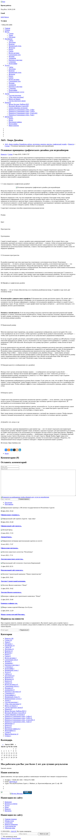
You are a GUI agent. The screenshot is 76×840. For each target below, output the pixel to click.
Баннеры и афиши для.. (9, 603)
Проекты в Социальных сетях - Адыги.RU (23, 113)
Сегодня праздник (15, 95)
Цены (7, 807)
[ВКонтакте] (6, 450)
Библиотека (9, 117)
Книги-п (8, 681)
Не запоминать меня (10, 836)
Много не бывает (14, 99)
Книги (11, 49)
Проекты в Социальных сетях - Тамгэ (21, 115)
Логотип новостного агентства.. (12, 559)
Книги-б (8, 725)
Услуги (7, 65)
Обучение (12, 37)
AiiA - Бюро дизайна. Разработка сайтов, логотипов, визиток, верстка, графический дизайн (36, 144)
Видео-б (8, 727)
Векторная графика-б (12, 729)
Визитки (12, 44)
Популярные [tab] (9, 504)
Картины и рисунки (15, 60)
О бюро (8, 736)
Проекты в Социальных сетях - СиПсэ (22, 111)
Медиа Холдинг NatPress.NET (19, 104)
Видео (11, 120)
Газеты (11, 51)
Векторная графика (15, 122)
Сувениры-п (9, 693)
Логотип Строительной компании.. (13, 581)
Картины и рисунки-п (13, 691)
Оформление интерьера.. (9, 548)
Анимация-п (9, 690)
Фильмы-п (9, 688)
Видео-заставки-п (11, 684)
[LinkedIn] (20, 450)
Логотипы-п (9, 675)
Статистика (9, 822)
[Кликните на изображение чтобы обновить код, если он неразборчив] (25, 497)
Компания (8, 802)
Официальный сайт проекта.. (11, 526)
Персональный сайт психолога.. (12, 570)
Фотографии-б (10, 730)
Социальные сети (15, 55)
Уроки (11, 35)
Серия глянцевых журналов (18, 108)
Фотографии (13, 124)
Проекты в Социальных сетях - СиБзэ (21, 109)
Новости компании (11, 824)
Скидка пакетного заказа (17, 101)
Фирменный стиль (15, 46)
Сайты (11, 40)
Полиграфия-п (10, 695)
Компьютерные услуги (16, 92)
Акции (7, 94)
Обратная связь (10, 828)
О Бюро (7, 30)
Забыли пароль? (6, 838)
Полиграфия (13, 63)
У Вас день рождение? (16, 97)
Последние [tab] (8, 502)
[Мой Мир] (11, 450)
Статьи (11, 33)
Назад (7, 453)
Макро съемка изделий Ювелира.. (13, 614)
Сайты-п (8, 674)
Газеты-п (8, 683)
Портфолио (8, 39)
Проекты (8, 102)
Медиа (7, 32)
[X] (14, 450)
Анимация (12, 58)
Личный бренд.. (6, 537)
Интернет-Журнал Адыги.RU (19, 106)
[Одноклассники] (9, 450)
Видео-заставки (14, 53)
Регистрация (16, 838)
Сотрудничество (10, 826)
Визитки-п (9, 677)
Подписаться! (24, 630)
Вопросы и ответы (11, 804)
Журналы (12, 47)
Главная (7, 28)
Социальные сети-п (12, 686)
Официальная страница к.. (10, 515)
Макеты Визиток (11, 734)
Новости (71, 144)
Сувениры (12, 62)
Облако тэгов (9, 821)
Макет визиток (14, 125)
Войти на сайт (44, 834)
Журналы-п (9, 679)
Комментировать (24, 499)
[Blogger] (17, 450)
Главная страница (11, 819)
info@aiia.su (5, 17)
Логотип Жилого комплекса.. (11, 592)
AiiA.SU (14, 831)
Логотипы (12, 42)
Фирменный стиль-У (12, 697)
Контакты (8, 811)
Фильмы (11, 56)
